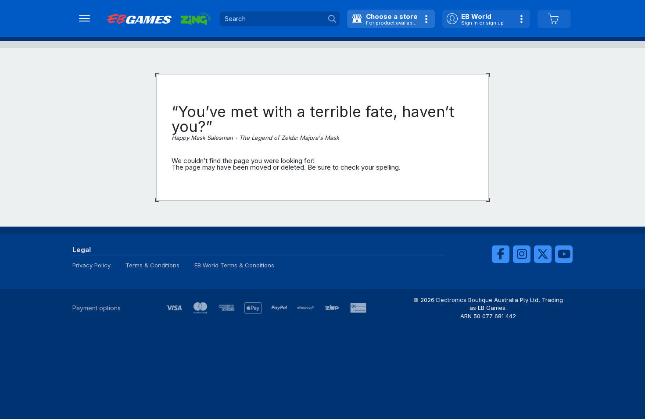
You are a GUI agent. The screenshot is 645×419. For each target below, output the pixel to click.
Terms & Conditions (152, 265)
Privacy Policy (91, 265)
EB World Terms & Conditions (234, 265)
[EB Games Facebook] (500, 254)
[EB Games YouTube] (564, 254)
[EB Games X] (543, 254)
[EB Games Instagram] (521, 254)
